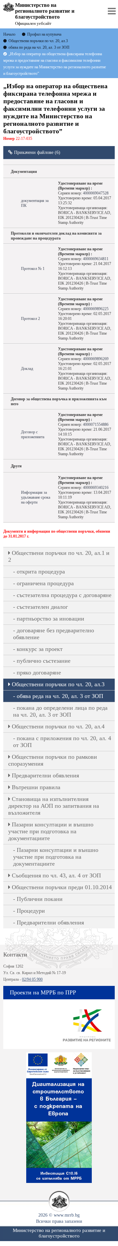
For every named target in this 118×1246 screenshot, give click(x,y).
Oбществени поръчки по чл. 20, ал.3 (58, 684)
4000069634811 (95, 259)
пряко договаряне (39, 672)
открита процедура (41, 571)
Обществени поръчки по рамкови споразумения (52, 760)
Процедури (31, 910)
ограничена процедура (45, 583)
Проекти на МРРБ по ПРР (43, 992)
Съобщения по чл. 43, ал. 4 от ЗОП (56, 875)
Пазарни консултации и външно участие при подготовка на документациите (50, 831)
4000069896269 (95, 359)
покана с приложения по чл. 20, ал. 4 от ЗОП (62, 741)
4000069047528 (95, 193)
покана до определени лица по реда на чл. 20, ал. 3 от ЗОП (60, 711)
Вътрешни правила (36, 787)
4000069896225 (95, 309)
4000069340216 (95, 487)
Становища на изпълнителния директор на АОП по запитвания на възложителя (53, 806)
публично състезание (43, 660)
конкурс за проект (40, 649)
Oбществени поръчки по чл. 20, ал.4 (58, 726)
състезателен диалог (42, 607)
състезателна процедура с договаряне (64, 595)
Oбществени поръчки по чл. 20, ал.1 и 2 (58, 556)
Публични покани (40, 899)
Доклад (27, 368)
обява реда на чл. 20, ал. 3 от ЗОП (60, 696)
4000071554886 (95, 424)
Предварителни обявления (45, 775)
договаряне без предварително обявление (53, 633)
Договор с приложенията (32, 434)
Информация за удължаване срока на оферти (35, 497)
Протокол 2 (30, 318)
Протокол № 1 (33, 268)
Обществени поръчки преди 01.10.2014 (62, 887)
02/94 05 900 (32, 979)
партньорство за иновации (50, 618)
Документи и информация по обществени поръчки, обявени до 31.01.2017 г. (56, 534)
